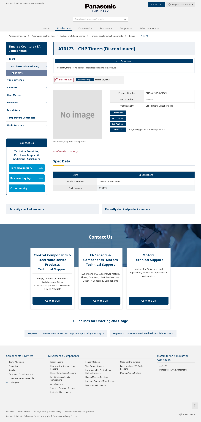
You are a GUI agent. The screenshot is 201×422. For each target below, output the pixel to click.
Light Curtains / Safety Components (60, 378)
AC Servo (163, 365)
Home (46, 28)
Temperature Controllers (21, 117)
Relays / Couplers (16, 362)
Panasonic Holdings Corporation (79, 412)
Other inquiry (18, 188)
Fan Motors (13, 110)
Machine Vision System (130, 373)
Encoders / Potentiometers (21, 374)
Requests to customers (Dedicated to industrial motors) (142, 333)
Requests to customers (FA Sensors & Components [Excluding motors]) (64, 333)
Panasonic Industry (17, 36)
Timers (132, 36)
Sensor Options (92, 362)
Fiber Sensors (56, 362)
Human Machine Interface (96, 377)
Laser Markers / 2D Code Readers (131, 367)
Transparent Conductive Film (21, 378)
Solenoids (12, 102)
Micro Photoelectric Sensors (63, 373)
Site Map (10, 412)
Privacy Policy (40, 412)
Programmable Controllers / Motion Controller (98, 371)
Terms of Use (24, 412)
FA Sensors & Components (72, 36)
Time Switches (15, 79)
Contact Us (156, 4)
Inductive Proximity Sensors (62, 388)
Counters (12, 87)
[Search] (125, 19)
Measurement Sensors (95, 385)
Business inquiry (20, 178)
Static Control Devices (130, 362)
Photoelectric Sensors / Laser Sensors (63, 367)
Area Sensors (56, 384)
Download (84, 28)
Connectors (14, 366)
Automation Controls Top (43, 36)
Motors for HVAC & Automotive (173, 369)
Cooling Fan (14, 382)
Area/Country (189, 414)
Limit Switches (15, 125)
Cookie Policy (55, 412)
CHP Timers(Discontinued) (24, 66)
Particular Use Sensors (60, 392)
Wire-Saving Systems (94, 366)
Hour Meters (14, 94)
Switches (12, 370)
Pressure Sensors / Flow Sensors (100, 381)
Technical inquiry (21, 168)
